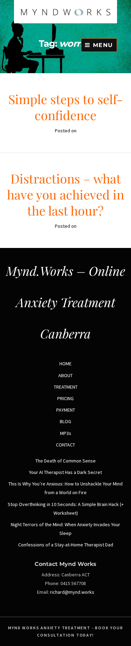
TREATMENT (66, 387)
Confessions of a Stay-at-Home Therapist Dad (65, 545)
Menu (101, 45)
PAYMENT (65, 410)
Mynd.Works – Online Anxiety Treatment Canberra (65, 302)
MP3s (65, 433)
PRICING (65, 398)
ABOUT (65, 375)
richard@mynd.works (72, 592)
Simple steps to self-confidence (65, 107)
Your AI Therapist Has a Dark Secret (65, 472)
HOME (65, 363)
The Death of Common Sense (65, 461)
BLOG (65, 421)
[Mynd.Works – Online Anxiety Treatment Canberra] (65, 21)
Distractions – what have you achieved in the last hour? (65, 194)
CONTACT (65, 445)
